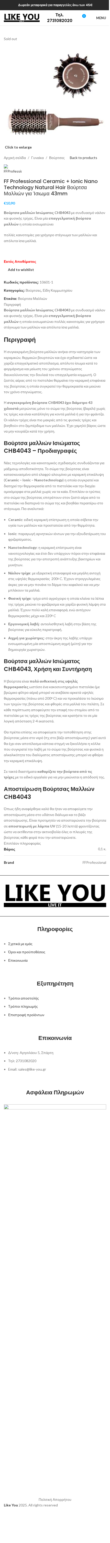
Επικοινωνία (18, 960)
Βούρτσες (57, 157)
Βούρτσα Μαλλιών (32, 298)
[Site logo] (22, 17)
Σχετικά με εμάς (20, 943)
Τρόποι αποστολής (23, 998)
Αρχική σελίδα (15, 157)
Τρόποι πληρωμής (23, 1006)
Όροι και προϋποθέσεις (26, 952)
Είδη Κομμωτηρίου (57, 290)
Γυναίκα (37, 157)
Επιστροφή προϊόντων (26, 1015)
